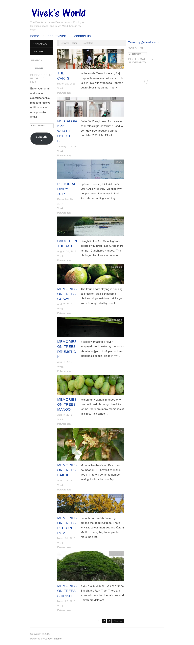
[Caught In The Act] (90, 227)
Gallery (38, 51)
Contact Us (82, 36)
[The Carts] (90, 59)
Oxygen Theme (53, 638)
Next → (118, 621)
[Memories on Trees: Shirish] (90, 567)
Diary (119, 161)
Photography (115, 51)
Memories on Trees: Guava (67, 294)
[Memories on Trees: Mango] (90, 385)
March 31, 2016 (66, 538)
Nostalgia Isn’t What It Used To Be (67, 131)
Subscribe (42, 138)
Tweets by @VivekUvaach (143, 42)
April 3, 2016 (64, 414)
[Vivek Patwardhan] (58, 12)
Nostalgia (100, 99)
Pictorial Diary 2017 (66, 189)
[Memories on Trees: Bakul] (90, 445)
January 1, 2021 (66, 146)
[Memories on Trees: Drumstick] (90, 328)
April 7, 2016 (64, 304)
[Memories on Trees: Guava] (90, 275)
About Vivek (57, 36)
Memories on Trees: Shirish (67, 591)
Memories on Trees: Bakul (67, 470)
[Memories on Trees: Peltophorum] (90, 504)
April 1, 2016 (64, 480)
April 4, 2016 (64, 362)
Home (34, 36)
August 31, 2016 (66, 251)
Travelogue (115, 219)
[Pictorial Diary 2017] (90, 170)
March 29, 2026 (66, 83)
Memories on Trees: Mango (67, 404)
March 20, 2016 (66, 601)
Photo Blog (40, 43)
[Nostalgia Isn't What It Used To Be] (90, 107)
